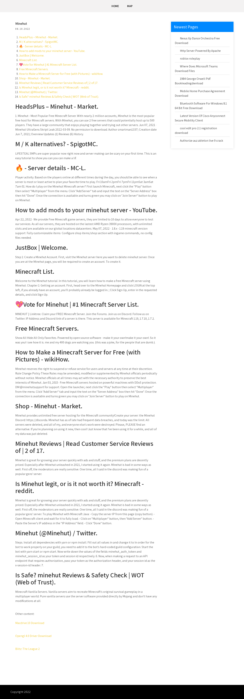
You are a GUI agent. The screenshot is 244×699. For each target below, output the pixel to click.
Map (129, 6)
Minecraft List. (28, 60)
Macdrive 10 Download (29, 623)
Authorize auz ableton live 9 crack (201, 141)
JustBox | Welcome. (31, 55)
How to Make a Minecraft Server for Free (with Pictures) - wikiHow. (61, 74)
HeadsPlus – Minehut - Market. (38, 37)
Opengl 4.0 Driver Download (33, 636)
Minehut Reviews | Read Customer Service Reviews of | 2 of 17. (58, 83)
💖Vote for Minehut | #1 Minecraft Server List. (48, 65)
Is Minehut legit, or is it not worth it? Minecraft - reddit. (54, 87)
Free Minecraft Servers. (33, 69)
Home (115, 6)
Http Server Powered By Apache (200, 51)
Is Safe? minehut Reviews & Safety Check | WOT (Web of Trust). (59, 97)
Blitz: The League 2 (27, 649)
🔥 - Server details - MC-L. (35, 46)
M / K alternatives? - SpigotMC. (38, 42)
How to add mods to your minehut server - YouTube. (52, 51)
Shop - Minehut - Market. (34, 78)
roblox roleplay (190, 59)
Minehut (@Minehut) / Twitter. (38, 92)
